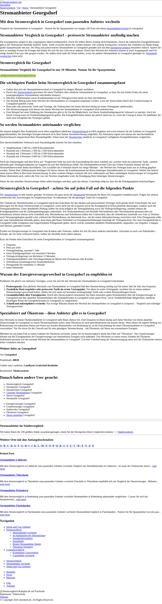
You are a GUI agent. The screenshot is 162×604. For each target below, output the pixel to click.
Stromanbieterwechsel (118, 28)
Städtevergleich (125, 432)
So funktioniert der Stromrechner (29, 535)
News (9, 574)
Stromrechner (75, 137)
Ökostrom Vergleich (23, 547)
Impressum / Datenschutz (12, 594)
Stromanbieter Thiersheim (14, 475)
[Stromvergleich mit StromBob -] (13, 5)
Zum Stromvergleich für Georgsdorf (18, 76)
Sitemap (4, 597)
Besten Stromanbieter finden (27, 544)
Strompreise (79, 194)
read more (5, 484)
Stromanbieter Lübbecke (13, 459)
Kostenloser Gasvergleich (25, 552)
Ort (18, 7)
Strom (25, 7)
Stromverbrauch (80, 131)
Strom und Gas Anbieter (18, 527)
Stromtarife (18, 541)
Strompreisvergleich (120, 47)
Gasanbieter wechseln (23, 555)
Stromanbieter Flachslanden (15, 505)
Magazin (10, 577)
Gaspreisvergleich (15, 549)
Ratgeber (10, 572)
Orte (8, 583)
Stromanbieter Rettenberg (14, 490)
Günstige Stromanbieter (18, 392)
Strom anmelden (14, 415)
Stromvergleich (7, 7)
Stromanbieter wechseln (25, 532)
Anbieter (10, 586)
